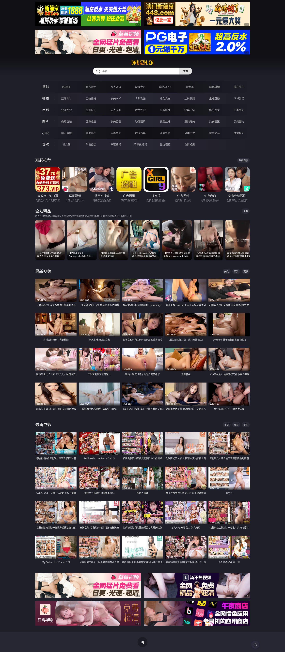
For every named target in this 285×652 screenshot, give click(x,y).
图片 (45, 121)
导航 (45, 144)
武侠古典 (140, 133)
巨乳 (236, 271)
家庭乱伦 (91, 133)
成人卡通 (116, 110)
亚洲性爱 (66, 110)
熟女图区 (214, 121)
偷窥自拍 (66, 121)
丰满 (226, 424)
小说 (45, 133)
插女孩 (66, 144)
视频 (45, 98)
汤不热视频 (140, 144)
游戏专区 (140, 87)
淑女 (236, 424)
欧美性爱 (140, 110)
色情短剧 (189, 144)
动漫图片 (140, 121)
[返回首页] (255, 645)
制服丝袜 (165, 110)
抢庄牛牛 (239, 87)
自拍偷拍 (91, 98)
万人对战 (116, 87)
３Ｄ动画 (140, 98)
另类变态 (239, 110)
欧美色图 (116, 121)
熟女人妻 (165, 98)
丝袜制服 (189, 98)
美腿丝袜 (165, 121)
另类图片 (239, 121)
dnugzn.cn (142, 62)
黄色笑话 (214, 133)
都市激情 (66, 133)
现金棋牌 (214, 87)
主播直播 (214, 98)
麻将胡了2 (165, 87)
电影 (45, 110)
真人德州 (91, 87)
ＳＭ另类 (239, 98)
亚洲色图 (91, 121)
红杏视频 (165, 144)
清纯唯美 (189, 121)
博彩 (45, 87)
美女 (226, 271)
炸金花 (190, 87)
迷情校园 (165, 133)
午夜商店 (91, 144)
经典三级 (189, 110)
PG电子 (66, 87)
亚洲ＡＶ (66, 98)
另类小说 (189, 133)
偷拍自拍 (91, 110)
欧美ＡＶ (116, 98)
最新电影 (43, 424)
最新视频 (43, 271)
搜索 (185, 71)
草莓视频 (116, 144)
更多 (245, 271)
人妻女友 (116, 133)
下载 (245, 211)
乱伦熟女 (214, 110)
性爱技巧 (239, 133)
